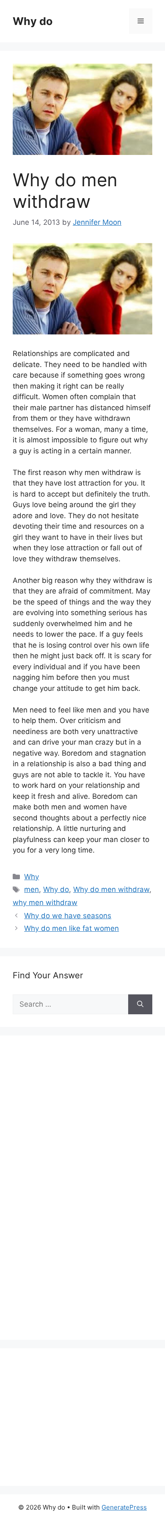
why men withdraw (45, 902)
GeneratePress (124, 1507)
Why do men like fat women (71, 928)
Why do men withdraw (111, 889)
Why (31, 876)
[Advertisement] (76, 1197)
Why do (32, 21)
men (31, 889)
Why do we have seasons (67, 915)
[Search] (140, 1004)
